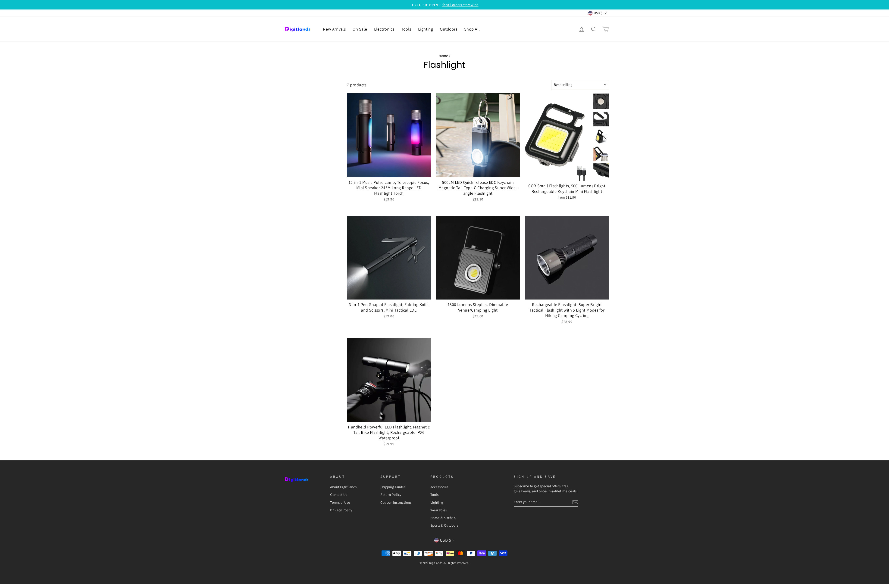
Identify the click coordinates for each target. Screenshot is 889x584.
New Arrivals (334, 29)
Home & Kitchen (443, 517)
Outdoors (448, 29)
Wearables (438, 510)
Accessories (439, 486)
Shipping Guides (393, 486)
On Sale (360, 29)
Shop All (472, 29)
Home (443, 55)
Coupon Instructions (396, 502)
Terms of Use (340, 502)
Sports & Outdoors (444, 525)
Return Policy (390, 494)
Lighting (425, 29)
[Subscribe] (575, 502)
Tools (406, 29)
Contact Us (338, 494)
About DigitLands (343, 486)
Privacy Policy (341, 510)
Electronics (384, 29)
